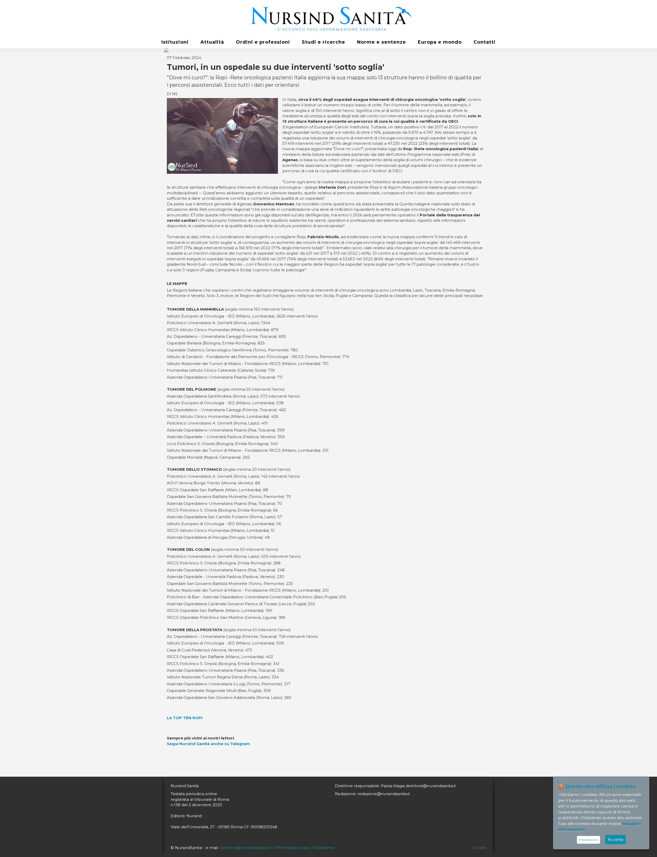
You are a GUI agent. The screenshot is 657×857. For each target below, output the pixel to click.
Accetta (615, 839)
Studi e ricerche (323, 42)
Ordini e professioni (263, 42)
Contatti (485, 42)
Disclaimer (324, 847)
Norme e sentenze (381, 42)
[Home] (328, 18)
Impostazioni (588, 840)
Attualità (212, 42)
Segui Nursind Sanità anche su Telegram (208, 743)
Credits (479, 847)
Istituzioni (175, 42)
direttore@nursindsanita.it (245, 847)
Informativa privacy (292, 847)
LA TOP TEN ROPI (185, 717)
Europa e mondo (440, 42)
